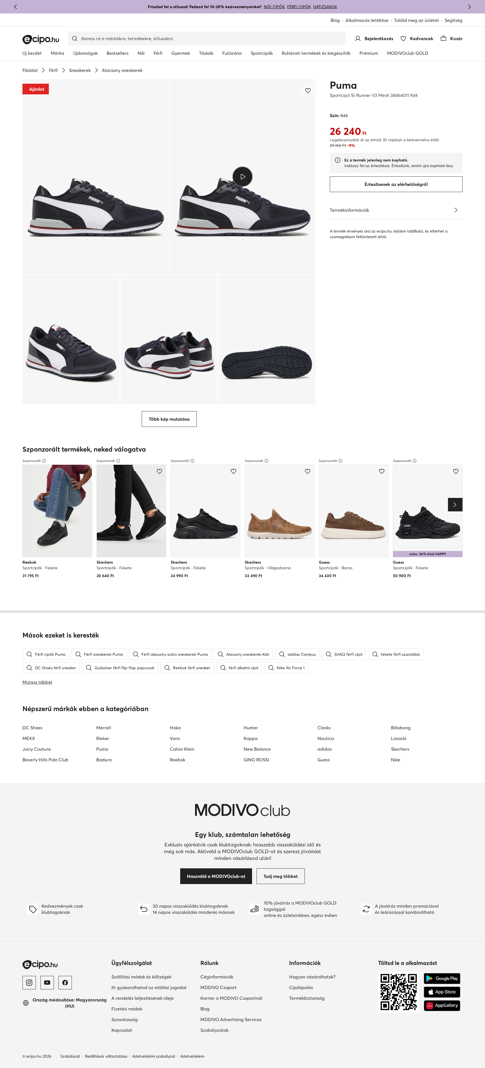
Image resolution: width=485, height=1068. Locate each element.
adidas (324, 749)
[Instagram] (29, 982)
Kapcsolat (121, 1030)
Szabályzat (70, 1056)
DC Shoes (32, 727)
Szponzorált (31, 461)
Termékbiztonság (307, 998)
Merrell (103, 727)
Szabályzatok (214, 1030)
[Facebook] (65, 982)
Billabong (401, 727)
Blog (335, 20)
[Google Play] (442, 978)
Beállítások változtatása (106, 1056)
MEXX (28, 738)
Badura (104, 759)
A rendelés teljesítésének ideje (142, 998)
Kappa (251, 738)
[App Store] (442, 992)
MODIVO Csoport (218, 987)
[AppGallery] (442, 1005)
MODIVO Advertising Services (231, 1019)
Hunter (251, 727)
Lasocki (398, 738)
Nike (395, 759)
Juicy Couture (36, 749)
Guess (323, 759)
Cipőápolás (301, 987)
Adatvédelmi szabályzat (153, 1056)
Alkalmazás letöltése (367, 20)
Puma (343, 85)
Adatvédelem (192, 1056)
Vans (175, 738)
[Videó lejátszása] (243, 176)
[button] (95, 176)
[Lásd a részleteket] (456, 210)
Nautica (325, 738)
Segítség (454, 20)
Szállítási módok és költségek (141, 977)
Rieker (102, 738)
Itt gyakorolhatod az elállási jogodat (149, 987)
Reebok (177, 759)
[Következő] (469, 6)
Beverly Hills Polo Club (45, 759)
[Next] (455, 504)
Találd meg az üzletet (416, 20)
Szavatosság (124, 1019)
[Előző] (15, 6)
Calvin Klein (182, 749)
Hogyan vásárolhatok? (312, 977)
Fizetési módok (126, 1009)
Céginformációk (216, 977)
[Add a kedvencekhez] (308, 90)
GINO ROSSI (256, 759)
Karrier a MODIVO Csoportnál (231, 998)
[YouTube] (47, 982)
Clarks (324, 727)
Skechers (400, 749)
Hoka (175, 727)
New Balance (257, 749)
